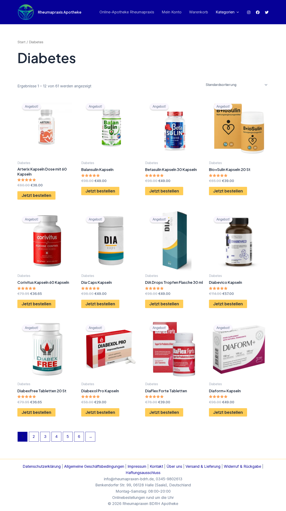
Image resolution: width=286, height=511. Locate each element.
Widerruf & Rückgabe (242, 466)
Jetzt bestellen (36, 195)
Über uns (174, 466)
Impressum (137, 466)
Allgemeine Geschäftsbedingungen (94, 466)
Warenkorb (198, 12)
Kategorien (225, 12)
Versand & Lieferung (203, 466)
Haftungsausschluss (143, 472)
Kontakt (156, 466)
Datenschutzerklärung (42, 466)
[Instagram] (249, 12)
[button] (236, 12)
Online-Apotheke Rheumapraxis (126, 12)
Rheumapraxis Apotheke (59, 12)
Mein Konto (172, 12)
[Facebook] (258, 12)
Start (21, 42)
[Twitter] (267, 12)
